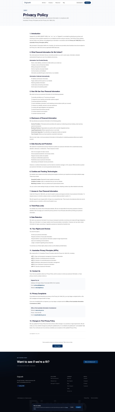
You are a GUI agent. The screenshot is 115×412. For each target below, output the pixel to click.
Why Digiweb (70, 381)
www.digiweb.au (39, 287)
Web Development (54, 378)
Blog (64, 2)
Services (44, 2)
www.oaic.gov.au (39, 310)
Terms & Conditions (94, 397)
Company (51, 2)
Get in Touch (57, 346)
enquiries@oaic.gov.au (40, 315)
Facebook (86, 386)
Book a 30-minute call (90, 362)
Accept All (78, 407)
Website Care (53, 381)
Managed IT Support (55, 383)
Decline (72, 407)
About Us (69, 378)
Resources (58, 2)
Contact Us (87, 2)
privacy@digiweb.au (39, 285)
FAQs (68, 388)
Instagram (86, 381)
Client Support (79, 2)
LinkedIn (85, 378)
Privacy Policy (86, 397)
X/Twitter (85, 383)
